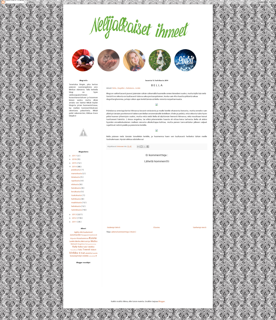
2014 (74, 167)
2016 (74, 159)
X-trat (82, 253)
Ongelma (81, 244)
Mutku (94, 241)
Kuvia (93, 238)
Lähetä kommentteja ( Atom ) (123, 232)
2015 (74, 163)
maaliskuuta (76, 202)
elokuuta (75, 184)
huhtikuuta (76, 199)
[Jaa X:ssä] (144, 146)
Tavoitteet (74, 250)
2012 (74, 218)
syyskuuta (75, 181)
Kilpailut (73, 238)
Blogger (161, 301)
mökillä (85, 256)
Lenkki (137, 88)
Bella (114, 88)
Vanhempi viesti (199, 227)
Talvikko (91, 247)
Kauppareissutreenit (89, 235)
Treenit (87, 249)
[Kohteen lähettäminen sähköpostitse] (138, 146)
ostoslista (92, 256)
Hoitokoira (130, 88)
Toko (80, 250)
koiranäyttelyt (76, 256)
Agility (77, 232)
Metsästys (86, 241)
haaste (95, 253)
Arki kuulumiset (86, 232)
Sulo (85, 247)
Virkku (74, 252)
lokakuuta (75, 177)
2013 (74, 214)
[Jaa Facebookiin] (147, 146)
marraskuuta (76, 173)
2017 (74, 156)
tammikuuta (76, 210)
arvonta (88, 253)
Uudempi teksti (113, 227)
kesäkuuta (76, 192)
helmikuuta (76, 206)
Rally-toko (77, 246)
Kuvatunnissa (83, 238)
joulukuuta (76, 170)
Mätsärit (74, 244)
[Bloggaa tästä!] (141, 146)
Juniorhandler (75, 235)
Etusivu (157, 227)
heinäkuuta (76, 188)
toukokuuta (76, 195)
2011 (74, 222)
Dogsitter (121, 88)
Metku (78, 241)
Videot (93, 250)
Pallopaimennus (90, 244)
